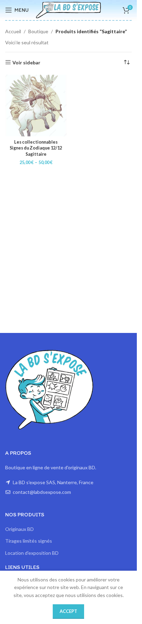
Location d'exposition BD (32, 553)
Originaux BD (19, 529)
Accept (68, 611)
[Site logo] (68, 9)
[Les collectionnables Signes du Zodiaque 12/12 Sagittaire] (36, 106)
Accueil (13, 31)
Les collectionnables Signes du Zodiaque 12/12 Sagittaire (36, 148)
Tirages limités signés (28, 541)
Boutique (38, 31)
